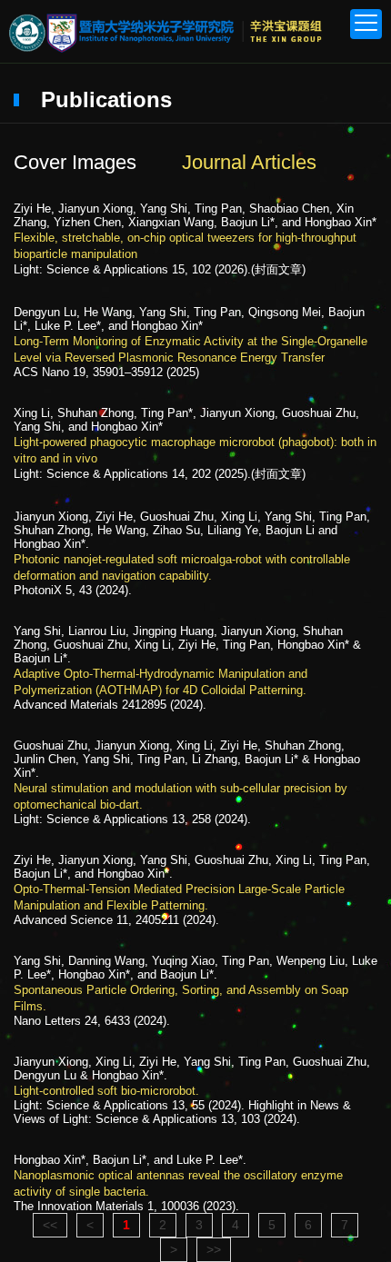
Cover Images (75, 162)
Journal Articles (249, 162)
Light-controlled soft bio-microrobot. (106, 1091)
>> (213, 1249)
